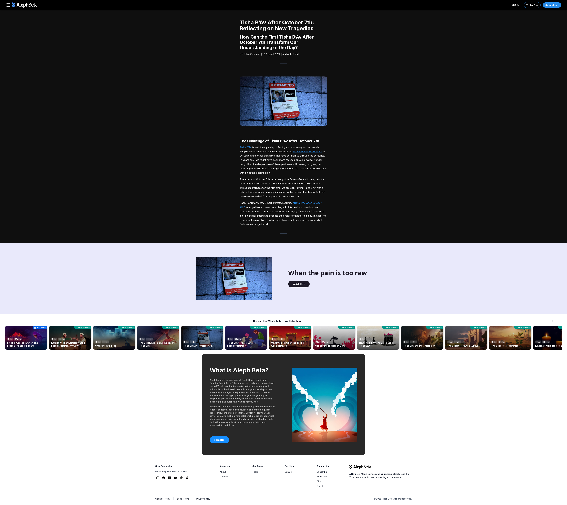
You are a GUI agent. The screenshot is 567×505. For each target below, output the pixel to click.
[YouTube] (175, 477)
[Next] (559, 321)
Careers (224, 476)
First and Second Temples (307, 151)
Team (255, 472)
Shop (319, 481)
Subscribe (219, 439)
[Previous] (552, 321)
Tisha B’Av (245, 147)
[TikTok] (163, 477)
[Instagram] (157, 477)
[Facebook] (169, 477)
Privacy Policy (203, 498)
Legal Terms (183, 498)
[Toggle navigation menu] (8, 5)
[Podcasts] (181, 477)
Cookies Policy (162, 498)
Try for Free (532, 5)
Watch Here (299, 284)
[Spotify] (187, 477)
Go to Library (552, 5)
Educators (322, 476)
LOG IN (515, 5)
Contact (288, 472)
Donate (320, 486)
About (223, 472)
